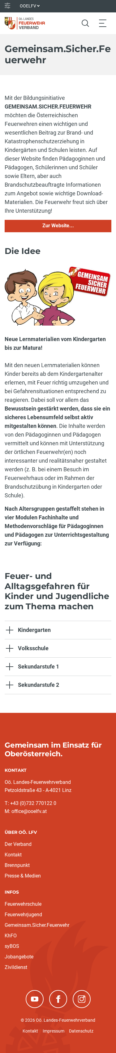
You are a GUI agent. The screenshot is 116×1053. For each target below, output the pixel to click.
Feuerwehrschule (23, 904)
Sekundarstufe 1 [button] (38, 666)
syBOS (12, 946)
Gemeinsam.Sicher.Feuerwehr (37, 925)
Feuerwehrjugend (23, 914)
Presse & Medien (23, 876)
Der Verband (18, 844)
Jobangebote (19, 957)
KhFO (11, 936)
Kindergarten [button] (34, 630)
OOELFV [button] (28, 5)
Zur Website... (58, 226)
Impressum (53, 1031)
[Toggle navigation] (102, 23)
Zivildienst (16, 967)
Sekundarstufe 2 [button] (38, 685)
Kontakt (13, 855)
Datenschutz (81, 1031)
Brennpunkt (17, 865)
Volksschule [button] (33, 648)
